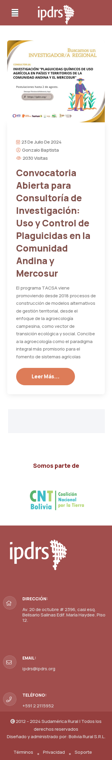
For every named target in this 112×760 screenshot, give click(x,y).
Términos (23, 752)
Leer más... (45, 376)
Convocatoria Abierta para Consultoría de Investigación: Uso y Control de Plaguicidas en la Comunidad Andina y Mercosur (53, 223)
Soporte (83, 752)
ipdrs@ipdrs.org (38, 668)
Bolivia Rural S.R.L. (87, 736)
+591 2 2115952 (38, 706)
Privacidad (54, 752)
